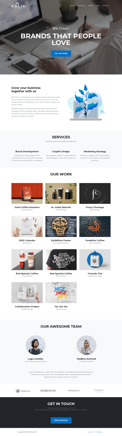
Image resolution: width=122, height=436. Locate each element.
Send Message (61, 420)
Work (90, 6)
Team (98, 6)
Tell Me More (61, 53)
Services (82, 6)
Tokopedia (98, 432)
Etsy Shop (91, 432)
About (73, 6)
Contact (105, 6)
